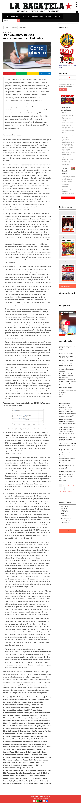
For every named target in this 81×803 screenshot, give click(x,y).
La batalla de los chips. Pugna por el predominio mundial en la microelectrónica (67, 375)
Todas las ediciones (65, 286)
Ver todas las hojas (65, 198)
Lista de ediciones (36, 16)
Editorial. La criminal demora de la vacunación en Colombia (67, 352)
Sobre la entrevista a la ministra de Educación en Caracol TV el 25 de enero (67, 445)
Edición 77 (7, 27)
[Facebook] (34, 800)
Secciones (48, 16)
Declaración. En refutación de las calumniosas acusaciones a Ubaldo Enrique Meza (67, 439)
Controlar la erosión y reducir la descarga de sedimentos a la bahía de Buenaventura (67, 423)
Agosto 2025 (64, 522)
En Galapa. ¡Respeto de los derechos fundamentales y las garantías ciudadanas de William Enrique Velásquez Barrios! (67, 362)
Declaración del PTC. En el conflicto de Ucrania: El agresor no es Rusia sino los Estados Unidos (67, 451)
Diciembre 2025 (65, 517)
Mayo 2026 (64, 510)
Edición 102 (64, 261)
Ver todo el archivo (65, 531)
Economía (14, 27)
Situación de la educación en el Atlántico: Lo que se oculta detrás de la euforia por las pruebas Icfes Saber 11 (67, 382)
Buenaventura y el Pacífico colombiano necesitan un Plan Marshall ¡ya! (66, 369)
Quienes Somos (14, 16)
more (60, 496)
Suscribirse (63, 89)
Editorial (25, 16)
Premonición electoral (64, 403)
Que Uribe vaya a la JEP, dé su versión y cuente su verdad (67, 406)
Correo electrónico (64, 78)
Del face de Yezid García (65, 419)
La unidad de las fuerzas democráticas (65, 399)
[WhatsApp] (37, 800)
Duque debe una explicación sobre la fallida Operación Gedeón (67, 357)
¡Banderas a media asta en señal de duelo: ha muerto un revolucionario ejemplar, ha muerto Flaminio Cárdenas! (67, 473)
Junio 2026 (64, 508)
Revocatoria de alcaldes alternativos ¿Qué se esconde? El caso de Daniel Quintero (67, 458)
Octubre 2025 (64, 520)
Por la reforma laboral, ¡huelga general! (66, 110)
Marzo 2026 (64, 513)
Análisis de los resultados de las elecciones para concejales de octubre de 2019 (67, 433)
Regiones (58, 16)
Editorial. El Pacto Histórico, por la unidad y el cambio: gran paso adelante (67, 347)
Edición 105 (64, 213)
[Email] (44, 800)
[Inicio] (40, 7)
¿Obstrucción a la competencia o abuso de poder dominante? (67, 428)
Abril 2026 (64, 512)
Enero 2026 (64, 515)
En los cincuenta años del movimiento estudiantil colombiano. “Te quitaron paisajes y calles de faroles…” (67, 389)
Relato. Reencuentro (64, 462)
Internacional (22, 27)
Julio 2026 (63, 507)
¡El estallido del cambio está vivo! (65, 171)
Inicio (6, 16)
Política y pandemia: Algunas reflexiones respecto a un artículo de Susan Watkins (67, 466)
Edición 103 (64, 237)
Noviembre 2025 (65, 518)
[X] (40, 800)
